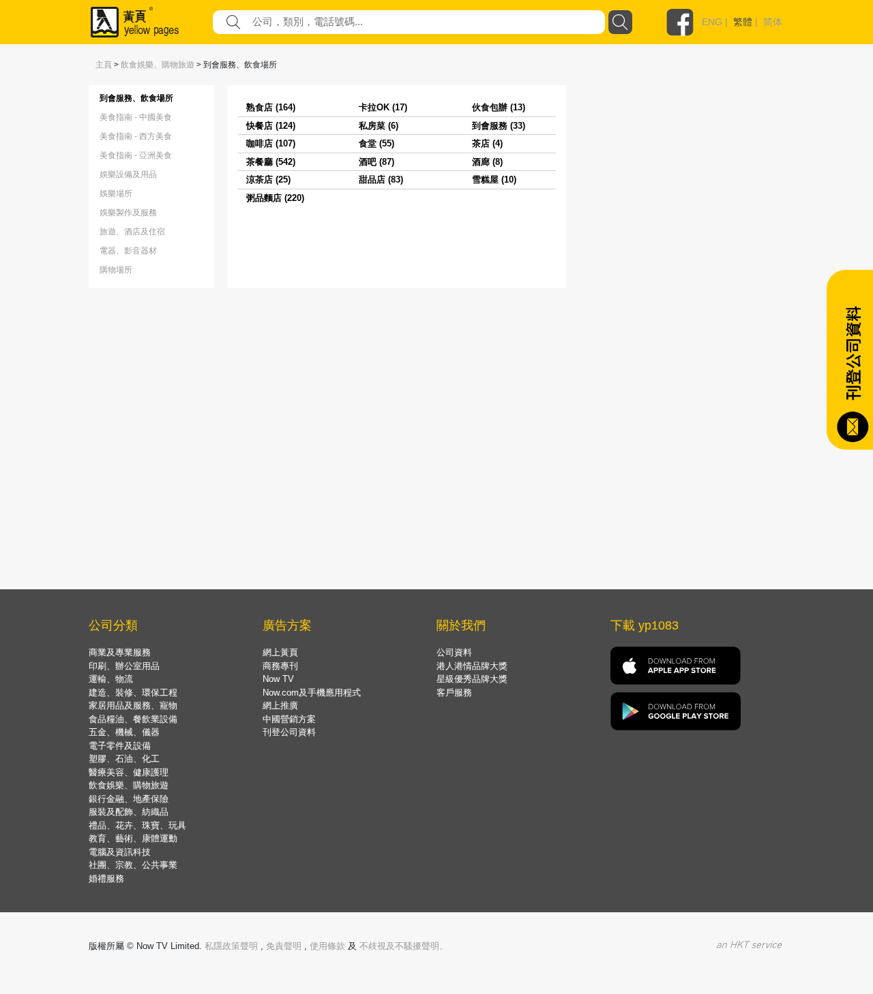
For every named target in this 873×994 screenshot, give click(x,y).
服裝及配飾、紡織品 (128, 812)
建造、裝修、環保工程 (133, 692)
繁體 (742, 21)
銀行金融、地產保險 (128, 799)
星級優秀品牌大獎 (471, 679)
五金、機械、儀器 (124, 732)
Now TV (278, 679)
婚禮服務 (106, 878)
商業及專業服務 (120, 652)
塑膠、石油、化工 (124, 759)
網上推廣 (280, 705)
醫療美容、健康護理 (128, 772)
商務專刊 (280, 666)
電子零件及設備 (120, 746)
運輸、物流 (111, 679)
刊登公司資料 (289, 732)
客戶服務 (454, 692)
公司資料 (454, 652)
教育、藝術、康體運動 (133, 838)
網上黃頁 (280, 652)
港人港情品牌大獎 (471, 666)
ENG (712, 21)
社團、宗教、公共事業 (133, 865)
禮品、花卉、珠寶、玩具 (137, 825)
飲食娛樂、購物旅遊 (157, 64)
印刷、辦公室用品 (124, 666)
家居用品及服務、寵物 (133, 705)
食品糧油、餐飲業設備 (133, 719)
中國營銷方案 (289, 719)
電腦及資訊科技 (120, 852)
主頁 (103, 64)
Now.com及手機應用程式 (312, 692)
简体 (772, 21)
